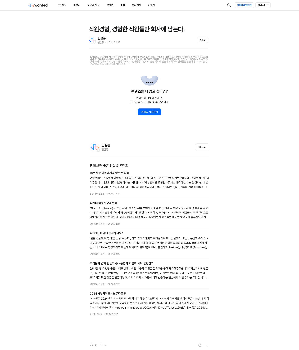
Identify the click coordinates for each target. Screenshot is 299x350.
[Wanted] (43, 5)
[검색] (229, 5)
